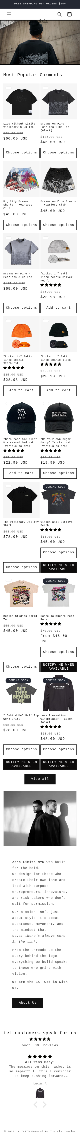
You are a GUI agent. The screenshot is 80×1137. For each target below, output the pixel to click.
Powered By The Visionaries (53, 1131)
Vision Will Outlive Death (56, 524)
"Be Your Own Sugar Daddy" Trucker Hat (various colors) (55, 443)
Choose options (21, 153)
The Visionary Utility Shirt (21, 524)
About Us (28, 1003)
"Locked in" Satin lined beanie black (55, 358)
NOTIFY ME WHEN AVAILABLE (58, 567)
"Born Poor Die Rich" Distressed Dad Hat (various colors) (20, 443)
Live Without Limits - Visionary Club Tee (21, 125)
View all (40, 779)
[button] (9, 14)
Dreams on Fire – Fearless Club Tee (17, 275)
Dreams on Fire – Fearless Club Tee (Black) (54, 127)
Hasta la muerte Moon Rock (57, 618)
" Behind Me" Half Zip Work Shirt (21, 717)
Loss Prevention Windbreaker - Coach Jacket (56, 719)
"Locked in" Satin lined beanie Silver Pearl (56, 277)
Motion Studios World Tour (20, 618)
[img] (40, 1039)
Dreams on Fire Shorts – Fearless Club (58, 203)
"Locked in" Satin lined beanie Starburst (17, 360)
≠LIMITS (24, 1131)
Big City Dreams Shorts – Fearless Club (17, 205)
